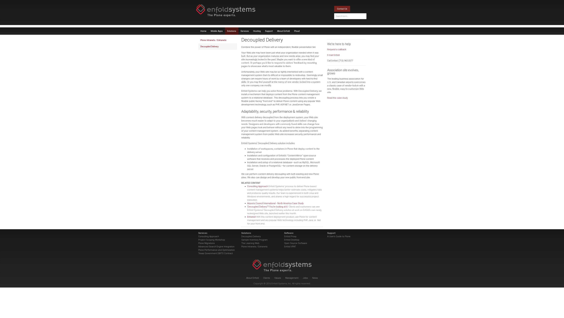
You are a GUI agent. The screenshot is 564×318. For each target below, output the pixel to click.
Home (203, 31)
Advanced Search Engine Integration (216, 246)
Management (291, 278)
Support (269, 31)
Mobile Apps (217, 31)
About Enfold (283, 31)
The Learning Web (250, 243)
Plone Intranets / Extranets (213, 40)
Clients (266, 278)
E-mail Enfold (333, 55)
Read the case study (337, 98)
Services (245, 31)
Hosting (257, 31)
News (315, 278)
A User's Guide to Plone (338, 236)
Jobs (305, 278)
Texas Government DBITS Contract (215, 253)
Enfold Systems (225, 10)
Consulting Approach (208, 236)
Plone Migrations (206, 243)
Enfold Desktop (291, 239)
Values (277, 278)
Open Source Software (295, 243)
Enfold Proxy (290, 236)
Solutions (231, 31)
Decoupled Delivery (209, 46)
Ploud (297, 31)
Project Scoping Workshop (211, 239)
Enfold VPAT (290, 246)
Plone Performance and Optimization (216, 250)
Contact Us (342, 9)
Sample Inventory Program (254, 239)
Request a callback (336, 49)
